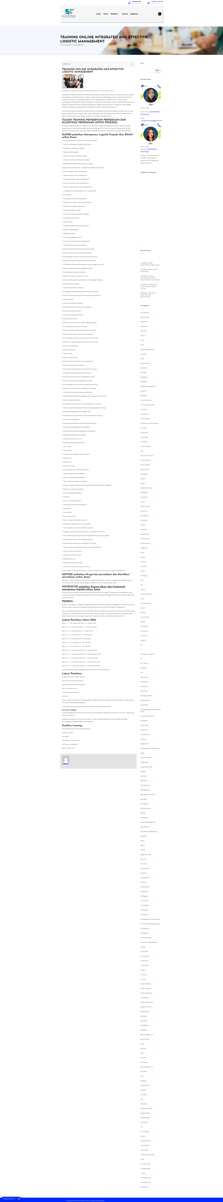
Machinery (144, 781)
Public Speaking (146, 993)
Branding (144, 373)
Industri (143, 613)
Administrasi (145, 317)
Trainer (143, 1173)
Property (144, 975)
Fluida (143, 571)
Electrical (144, 511)
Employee (144, 520)
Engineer (144, 529)
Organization (145, 878)
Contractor (145, 433)
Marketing (144, 818)
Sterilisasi (144, 1104)
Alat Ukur (144, 331)
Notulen (143, 859)
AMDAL (143, 336)
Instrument (144, 631)
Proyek (143, 979)
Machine (143, 776)
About (105, 14)
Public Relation (146, 984)
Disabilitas (144, 493)
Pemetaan (144, 910)
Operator (144, 873)
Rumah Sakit (145, 1039)
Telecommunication (148, 1155)
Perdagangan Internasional (150, 919)
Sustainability (145, 1118)
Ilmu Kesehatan (146, 603)
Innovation (144, 626)
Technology (145, 1132)
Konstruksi (144, 730)
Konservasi (144, 725)
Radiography (145, 1012)
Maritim (143, 813)
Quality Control (146, 1007)
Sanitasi (143, 1048)
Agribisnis (144, 322)
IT (141, 650)
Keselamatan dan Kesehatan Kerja (151, 710)
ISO (142, 645)
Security (143, 1058)
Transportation (146, 1178)
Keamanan (144, 677)
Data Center (145, 469)
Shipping (144, 1081)
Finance (143, 562)
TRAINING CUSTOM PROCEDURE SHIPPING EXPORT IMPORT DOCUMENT (150, 278)
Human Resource (146, 594)
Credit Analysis (146, 446)
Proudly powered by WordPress (75, 1200)
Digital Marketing (146, 488)
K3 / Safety (144, 663)
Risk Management (147, 1035)
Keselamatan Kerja (147, 716)
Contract (144, 428)
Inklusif (143, 622)
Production (144, 961)
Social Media (145, 1085)
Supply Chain (145, 1113)
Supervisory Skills (146, 1108)
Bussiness (144, 396)
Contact (125, 14)
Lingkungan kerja (146, 767)
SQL (142, 1099)
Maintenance (145, 785)
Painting (143, 882)
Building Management (148, 386)
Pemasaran (145, 901)
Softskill (143, 1090)
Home (98, 14)
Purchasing (144, 998)
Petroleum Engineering (148, 942)
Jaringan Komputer (147, 654)
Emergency (145, 516)
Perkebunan (145, 928)
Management (145, 790)
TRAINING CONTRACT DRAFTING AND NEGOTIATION (148, 295)
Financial (144, 566)
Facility (143, 557)
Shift (142, 1076)
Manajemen (145, 804)
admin (65, 764)
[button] (159, 14)
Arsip (142, 340)
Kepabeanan (145, 700)
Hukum (143, 590)
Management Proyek (148, 795)
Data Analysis (145, 465)
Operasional (145, 868)
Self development (147, 1067)
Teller (143, 1159)
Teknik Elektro (145, 1141)
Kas (142, 673)
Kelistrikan (144, 691)
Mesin (143, 841)
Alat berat (144, 326)
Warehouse (145, 1187)
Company (144, 409)
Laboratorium (145, 735)
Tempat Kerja (145, 1164)
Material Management (148, 822)
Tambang (144, 1122)
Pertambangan (146, 938)
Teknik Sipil (144, 1150)
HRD (142, 580)
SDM (142, 1053)
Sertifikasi (144, 1072)
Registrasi (134, 14)
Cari (142, 63)
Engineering (145, 534)
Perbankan (144, 915)
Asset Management (147, 349)
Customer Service (147, 456)
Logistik (143, 771)
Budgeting (144, 377)
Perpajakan (145, 933)
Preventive (144, 952)
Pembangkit (145, 905)
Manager (144, 799)
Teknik (143, 1136)
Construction (145, 419)
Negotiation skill (146, 855)
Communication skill (148, 405)
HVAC (143, 599)
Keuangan (144, 721)
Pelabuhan (144, 892)
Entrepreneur (145, 539)
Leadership (144, 744)
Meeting (143, 836)
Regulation (144, 1021)
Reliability (144, 1030)
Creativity (144, 442)
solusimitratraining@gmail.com (151, 121)
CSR (142, 451)
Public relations (146, 988)
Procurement (145, 956)
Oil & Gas (144, 864)
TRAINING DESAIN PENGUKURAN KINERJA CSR (150, 264)
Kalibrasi (143, 668)
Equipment (144, 548)
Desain (143, 479)
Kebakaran (144, 682)
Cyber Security (146, 460)
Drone (143, 502)
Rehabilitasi (144, 1025)
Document (144, 497)
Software (144, 1095)
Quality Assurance (147, 1002)
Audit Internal (145, 363)
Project (143, 970)
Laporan (143, 739)
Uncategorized (79, 45)
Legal (142, 753)
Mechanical (145, 827)
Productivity (145, 965)
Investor (143, 640)
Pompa (143, 947)
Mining (143, 850)
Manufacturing (146, 808)
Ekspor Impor (145, 506)
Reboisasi (144, 1016)
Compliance (145, 414)
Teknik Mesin (145, 1145)
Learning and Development (150, 748)
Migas (143, 845)
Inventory (144, 636)
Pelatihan (114, 14)
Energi (143, 525)
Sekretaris (144, 1062)
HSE (142, 585)
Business (143, 391)
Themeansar (100, 1200)
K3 (141, 659)
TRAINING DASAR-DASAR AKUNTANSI (149, 270)
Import (143, 608)
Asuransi (143, 354)
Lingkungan (144, 762)
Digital (143, 483)
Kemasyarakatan (147, 696)
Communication (146, 400)
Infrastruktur (145, 617)
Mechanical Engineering (149, 831)
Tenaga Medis (145, 1169)
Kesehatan (144, 705)
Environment (145, 543)
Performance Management (150, 924)
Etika (142, 553)
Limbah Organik (146, 758)
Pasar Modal (145, 887)
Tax (142, 1127)
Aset (142, 345)
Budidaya (144, 382)
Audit (142, 359)
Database (144, 474)
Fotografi (144, 576)
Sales (142, 1044)
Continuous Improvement (149, 423)
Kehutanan (144, 686)
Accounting (145, 312)
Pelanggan (144, 896)
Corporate (144, 437)
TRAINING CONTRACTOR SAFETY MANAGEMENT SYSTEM (149, 286)
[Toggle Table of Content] (131, 64)
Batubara (144, 368)
